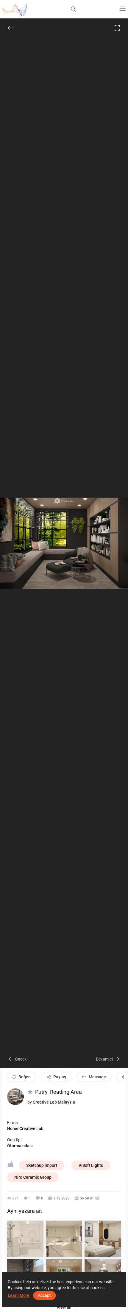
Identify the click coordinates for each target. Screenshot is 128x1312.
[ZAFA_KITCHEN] (64, 1239)
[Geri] (10, 27)
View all (64, 1307)
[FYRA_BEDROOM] (103, 1239)
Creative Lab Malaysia (54, 1102)
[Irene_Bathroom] (25, 1239)
